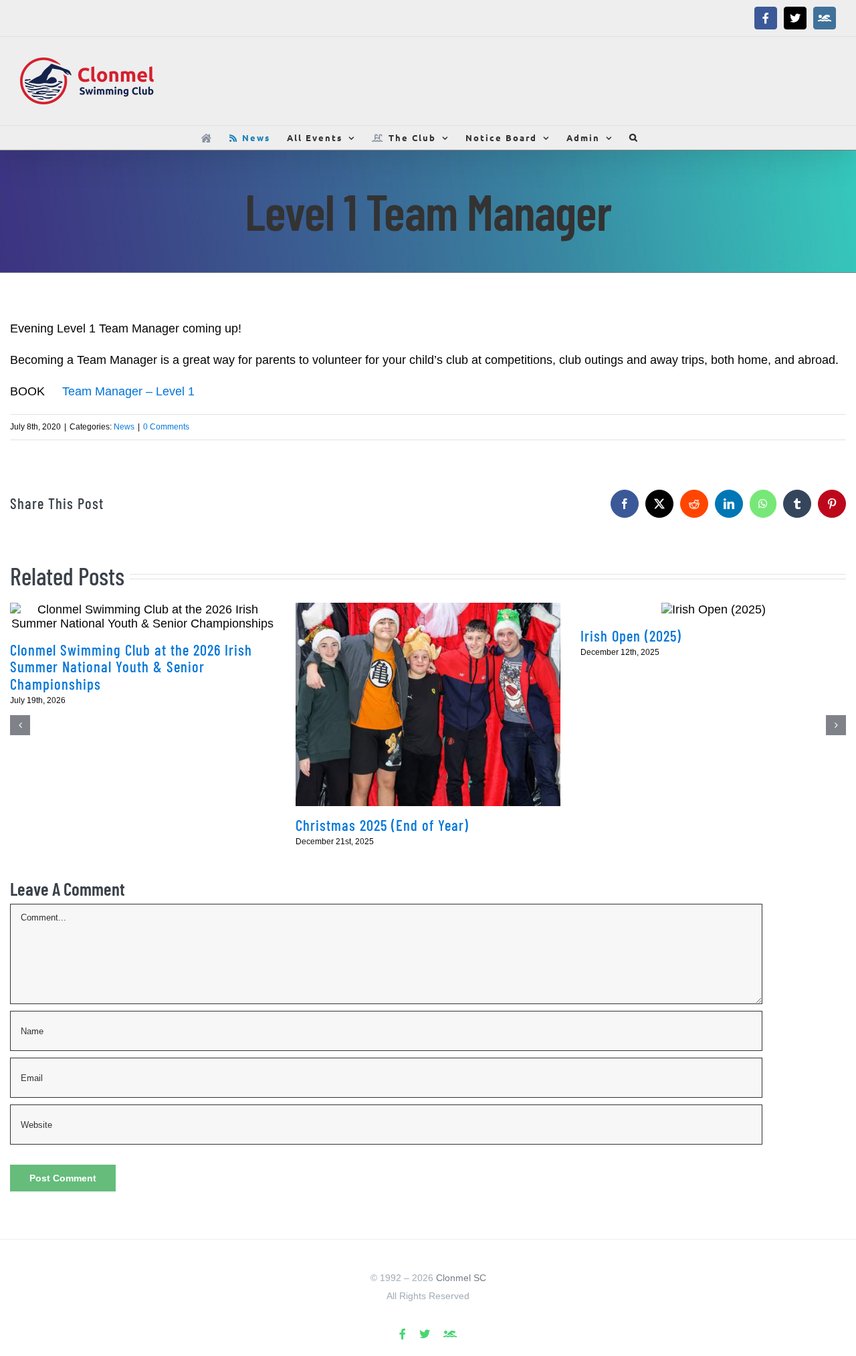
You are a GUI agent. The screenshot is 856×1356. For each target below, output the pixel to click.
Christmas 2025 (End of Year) (382, 824)
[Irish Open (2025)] (713, 610)
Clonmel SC (461, 1277)
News (124, 426)
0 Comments (166, 426)
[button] (634, 137)
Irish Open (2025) (630, 635)
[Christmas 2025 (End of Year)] (428, 704)
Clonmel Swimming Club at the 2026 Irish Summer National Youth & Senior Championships (131, 666)
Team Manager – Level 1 (128, 391)
